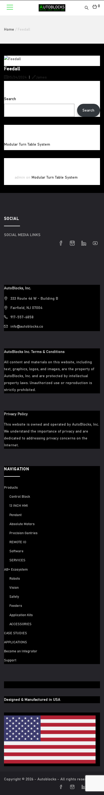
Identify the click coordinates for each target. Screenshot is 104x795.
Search (10, 99)
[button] (94, 6)
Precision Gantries (23, 533)
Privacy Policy (16, 414)
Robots (14, 578)
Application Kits (21, 615)
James (41, 77)
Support (10, 660)
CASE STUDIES (15, 633)
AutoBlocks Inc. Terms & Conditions (34, 352)
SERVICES (17, 560)
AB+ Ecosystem (16, 569)
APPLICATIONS (15, 642)
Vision (14, 588)
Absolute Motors (22, 524)
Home (9, 29)
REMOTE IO (17, 542)
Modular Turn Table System (27, 144)
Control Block (19, 497)
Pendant (15, 515)
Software (16, 551)
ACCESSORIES (20, 624)
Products (11, 487)
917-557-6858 (22, 317)
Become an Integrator (20, 651)
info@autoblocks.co (26, 326)
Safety (14, 597)
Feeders (15, 606)
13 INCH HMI (18, 506)
